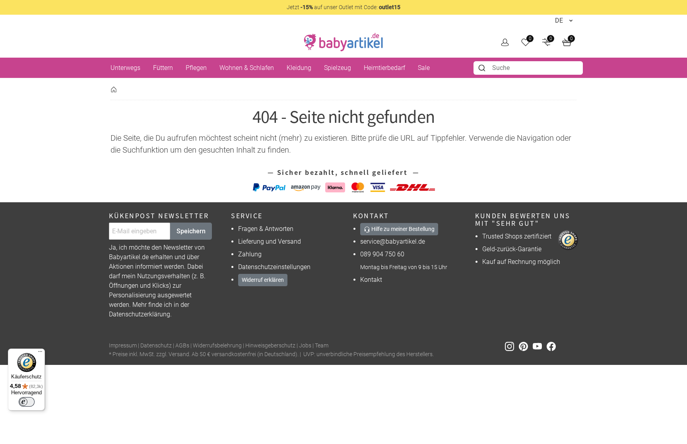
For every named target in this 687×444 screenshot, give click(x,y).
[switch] (27, 402)
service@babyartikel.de (392, 241)
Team (321, 345)
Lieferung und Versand (269, 241)
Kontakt (371, 279)
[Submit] (483, 68)
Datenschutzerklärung (139, 314)
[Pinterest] (526, 346)
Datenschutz (156, 345)
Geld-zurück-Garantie (511, 249)
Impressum (123, 345)
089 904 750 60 (382, 254)
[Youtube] (540, 346)
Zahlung (250, 254)
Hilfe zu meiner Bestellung (402, 229)
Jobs (305, 345)
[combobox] (528, 68)
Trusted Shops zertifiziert (516, 236)
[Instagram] (512, 346)
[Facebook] (553, 346)
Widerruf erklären (263, 280)
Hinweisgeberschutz (270, 345)
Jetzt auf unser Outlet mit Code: (343, 7)
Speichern (191, 231)
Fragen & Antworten (265, 229)
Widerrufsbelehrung (217, 345)
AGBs (182, 345)
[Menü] (40, 353)
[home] (343, 42)
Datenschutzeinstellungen (274, 267)
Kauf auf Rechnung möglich (521, 262)
